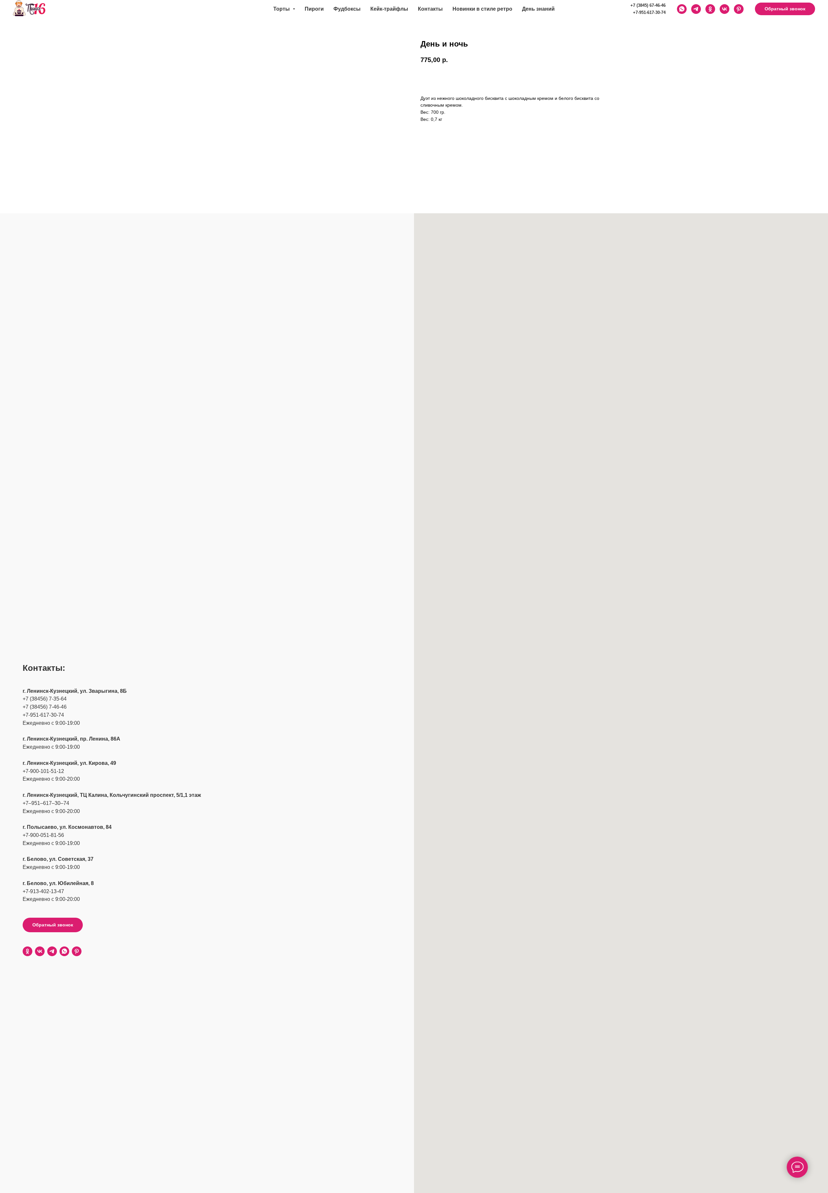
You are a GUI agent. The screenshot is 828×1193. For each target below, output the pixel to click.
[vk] (40, 951)
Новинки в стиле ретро (482, 9)
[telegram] (52, 951)
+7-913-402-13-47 (43, 891)
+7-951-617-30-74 (649, 12)
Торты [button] (282, 9)
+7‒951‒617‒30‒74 (46, 803)
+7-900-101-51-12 (43, 771)
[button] (785, 9)
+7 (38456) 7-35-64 (45, 699)
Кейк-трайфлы (389, 9)
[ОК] (710, 9)
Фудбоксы (347, 9)
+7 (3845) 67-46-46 (648, 5)
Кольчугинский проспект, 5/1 (146, 795)
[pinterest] (739, 9)
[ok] (27, 951)
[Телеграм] (696, 9)
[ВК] (724, 9)
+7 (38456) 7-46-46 (45, 707)
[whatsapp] (64, 951)
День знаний (538, 9)
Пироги (314, 9)
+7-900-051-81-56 (43, 835)
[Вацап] (682, 9)
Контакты (430, 9)
